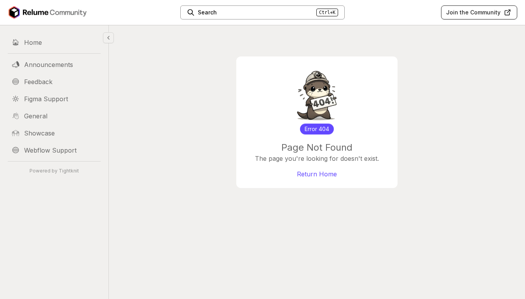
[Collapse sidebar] (108, 37)
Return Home (317, 174)
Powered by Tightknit (54, 171)
